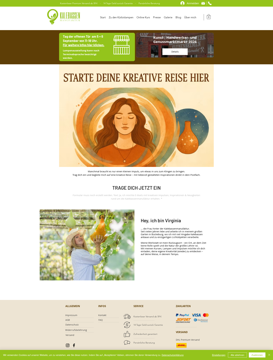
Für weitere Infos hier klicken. (83, 45)
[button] (209, 16)
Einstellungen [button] (218, 355)
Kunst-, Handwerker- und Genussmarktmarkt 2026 (175, 39)
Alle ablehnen (237, 355)
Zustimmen (257, 355)
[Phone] (210, 3)
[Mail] (203, 3)
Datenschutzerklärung (173, 355)
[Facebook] (74, 345)
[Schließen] (269, 354)
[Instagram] (67, 345)
